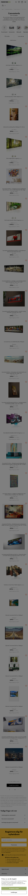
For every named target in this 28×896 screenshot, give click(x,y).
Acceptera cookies (14, 888)
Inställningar (14, 892)
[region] (14, 886)
